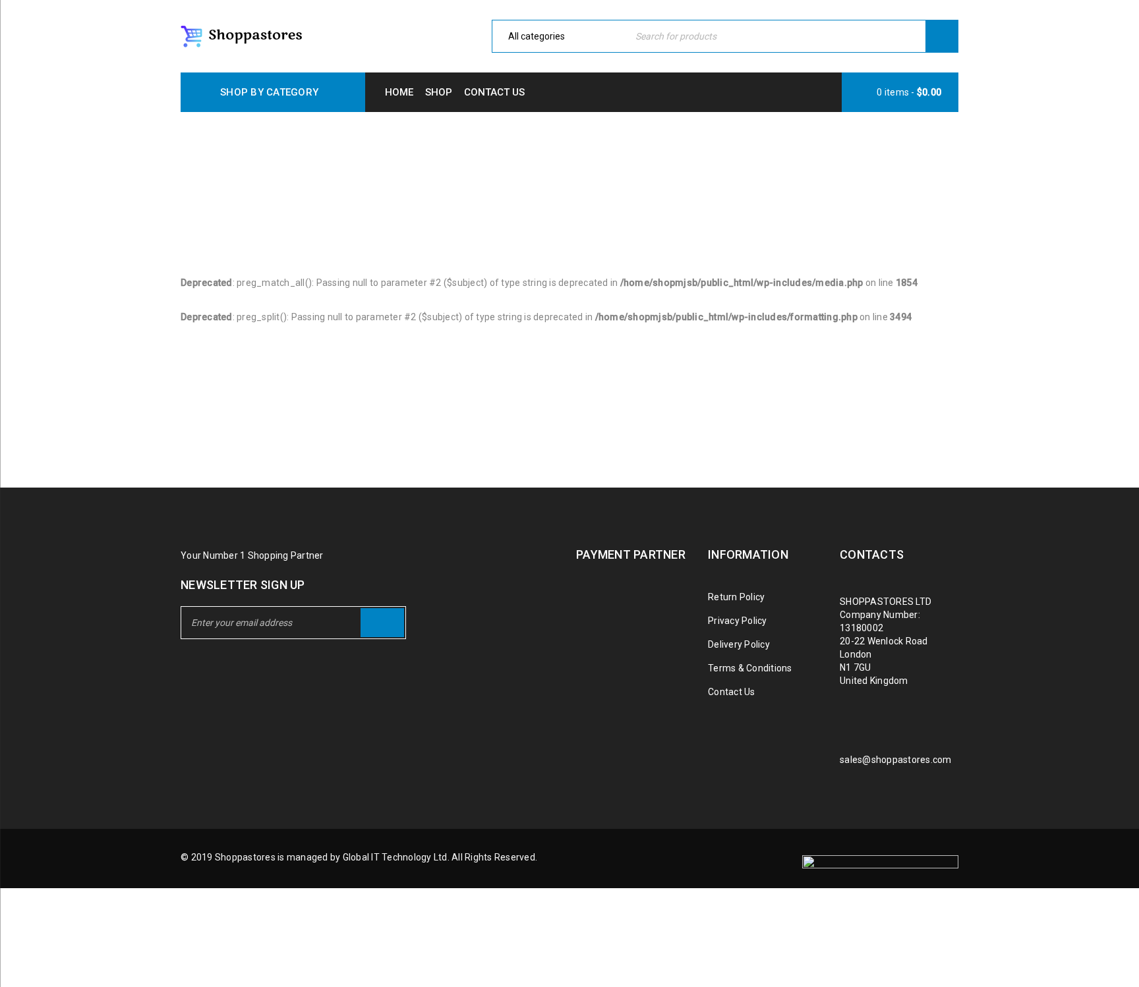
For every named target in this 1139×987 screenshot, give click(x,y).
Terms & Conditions (750, 668)
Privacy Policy (737, 620)
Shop (438, 92)
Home (399, 92)
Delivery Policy (739, 644)
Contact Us (731, 692)
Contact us (494, 92)
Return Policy (736, 597)
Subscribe (382, 622)
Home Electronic (519, 173)
